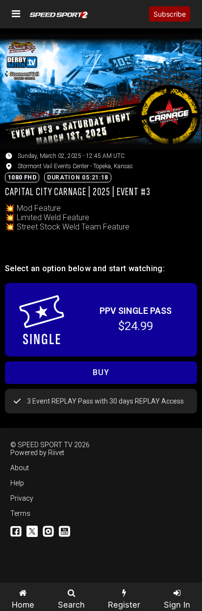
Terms (20, 513)
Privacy (21, 498)
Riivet (56, 453)
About (19, 468)
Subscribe (169, 14)
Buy (101, 372)
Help (17, 483)
